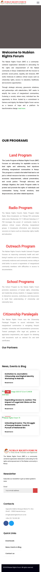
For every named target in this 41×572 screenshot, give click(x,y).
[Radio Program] (20, 201)
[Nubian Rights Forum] (13, 2)
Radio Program (20, 208)
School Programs (20, 282)
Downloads (9, 541)
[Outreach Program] (20, 240)
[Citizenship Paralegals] (20, 308)
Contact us (9, 553)
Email (5, 487)
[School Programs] (20, 275)
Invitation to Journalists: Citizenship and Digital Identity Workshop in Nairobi (19, 376)
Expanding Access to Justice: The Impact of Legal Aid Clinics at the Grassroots (20, 402)
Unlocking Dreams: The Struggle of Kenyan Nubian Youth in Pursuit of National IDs (20, 425)
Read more (9, 383)
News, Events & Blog (13, 547)
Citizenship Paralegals (20, 314)
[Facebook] (5, 523)
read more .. (22, 108)
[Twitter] (11, 523)
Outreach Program (20, 246)
